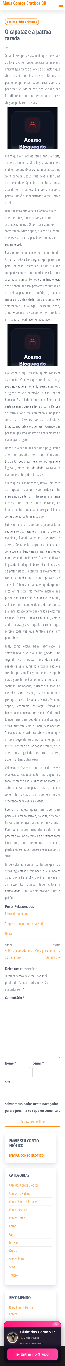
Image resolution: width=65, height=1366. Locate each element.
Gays (12, 1234)
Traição (13, 1275)
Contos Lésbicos (18, 1209)
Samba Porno (17, 1258)
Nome (10, 1063)
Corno (12, 1225)
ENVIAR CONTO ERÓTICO (26, 1155)
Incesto (13, 1242)
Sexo (12, 1266)
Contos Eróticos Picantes (22, 22)
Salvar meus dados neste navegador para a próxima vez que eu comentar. (32, 1107)
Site (7, 1081)
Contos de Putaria (19, 1193)
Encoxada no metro (16, 913)
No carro (10, 933)
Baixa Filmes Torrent (21, 1307)
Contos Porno (17, 1217)
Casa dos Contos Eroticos (23, 1185)
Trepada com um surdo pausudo (24, 923)
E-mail (38, 1063)
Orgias (13, 1250)
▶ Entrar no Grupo (32, 1354)
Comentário (14, 997)
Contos (13, 1313)
